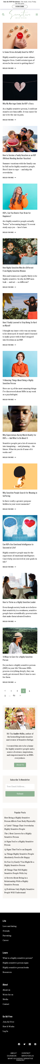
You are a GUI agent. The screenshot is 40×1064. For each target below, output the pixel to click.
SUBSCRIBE (19, 6)
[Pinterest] (35, 1044)
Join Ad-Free (8, 1022)
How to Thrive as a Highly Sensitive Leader (19, 602)
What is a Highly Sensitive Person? (20, 1059)
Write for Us (27, 1056)
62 (14, 695)
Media (5, 999)
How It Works (8, 1026)
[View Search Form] (3, 14)
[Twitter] (24, 1044)
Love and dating (9, 926)
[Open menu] (37, 14)
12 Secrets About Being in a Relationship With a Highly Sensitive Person (16, 881)
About (13, 1053)
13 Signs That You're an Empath (18, 849)
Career (6, 940)
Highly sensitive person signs (15, 963)
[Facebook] (19, 1044)
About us (6, 990)
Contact (6, 1004)
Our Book (11, 1056)
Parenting (7, 935)
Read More (9, 68)
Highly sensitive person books (16, 967)
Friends (6, 931)
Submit (20, 794)
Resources (7, 972)
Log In (5, 1031)
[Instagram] (30, 1044)
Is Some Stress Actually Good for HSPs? (18, 52)
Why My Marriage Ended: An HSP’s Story (18, 104)
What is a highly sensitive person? (18, 958)
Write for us (8, 995)
